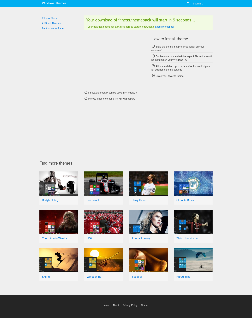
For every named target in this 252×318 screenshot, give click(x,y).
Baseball (137, 277)
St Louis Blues (185, 200)
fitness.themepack (164, 26)
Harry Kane (139, 200)
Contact (145, 305)
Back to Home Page (53, 28)
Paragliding (183, 277)
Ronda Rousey (141, 238)
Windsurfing (94, 277)
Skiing (46, 277)
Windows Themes (54, 3)
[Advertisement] (114, 60)
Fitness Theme (50, 18)
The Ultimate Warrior (54, 238)
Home (106, 305)
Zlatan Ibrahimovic (187, 238)
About (116, 305)
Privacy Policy (130, 305)
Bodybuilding (50, 200)
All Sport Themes (51, 23)
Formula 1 (93, 200)
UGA (90, 238)
